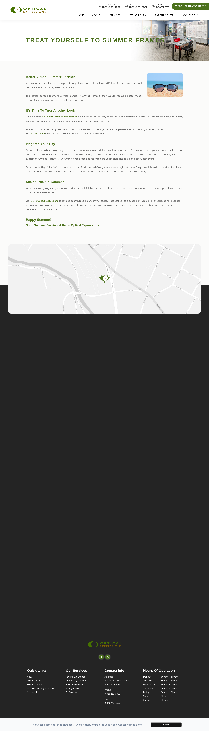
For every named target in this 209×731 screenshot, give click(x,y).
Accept (166, 724)
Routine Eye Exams (75, 676)
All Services (71, 692)
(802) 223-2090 (112, 693)
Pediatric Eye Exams (76, 684)
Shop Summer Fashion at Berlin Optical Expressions (62, 225)
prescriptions (37, 133)
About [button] (96, 15)
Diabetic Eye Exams (76, 680)
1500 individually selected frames (59, 116)
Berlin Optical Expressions (44, 200)
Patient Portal (137, 15)
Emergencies (72, 688)
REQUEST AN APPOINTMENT (192, 6)
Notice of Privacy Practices (40, 688)
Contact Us (191, 15)
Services (115, 15)
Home (81, 15)
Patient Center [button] (164, 15)
